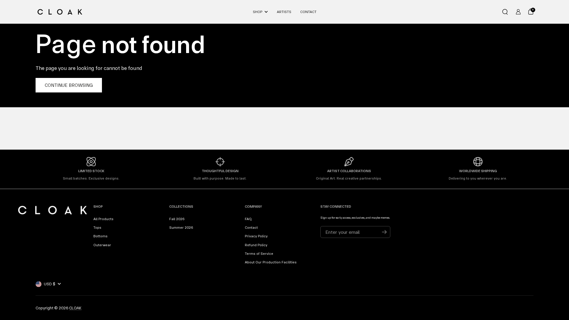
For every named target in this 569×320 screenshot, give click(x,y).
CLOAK (75, 307)
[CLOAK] (60, 12)
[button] (505, 12)
